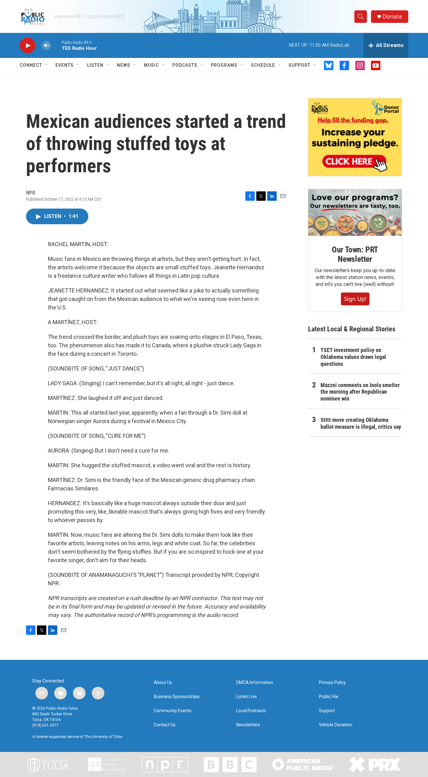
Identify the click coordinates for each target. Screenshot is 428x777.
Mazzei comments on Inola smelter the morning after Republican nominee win (360, 392)
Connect (31, 65)
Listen (95, 65)
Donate (392, 16)
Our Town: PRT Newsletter (355, 254)
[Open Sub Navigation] (46, 65)
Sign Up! (355, 299)
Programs (224, 65)
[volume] (46, 46)
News (123, 65)
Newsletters (248, 725)
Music (151, 65)
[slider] (56, 45)
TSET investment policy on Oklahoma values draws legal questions (353, 357)
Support (300, 65)
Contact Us (164, 725)
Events (64, 65)
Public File (328, 696)
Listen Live (246, 696)
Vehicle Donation (335, 725)
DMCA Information (254, 682)
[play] (28, 45)
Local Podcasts (251, 710)
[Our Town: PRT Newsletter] (355, 212)
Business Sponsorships (177, 696)
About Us (163, 682)
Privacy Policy (332, 682)
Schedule (263, 65)
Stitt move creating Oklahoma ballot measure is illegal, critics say (361, 423)
